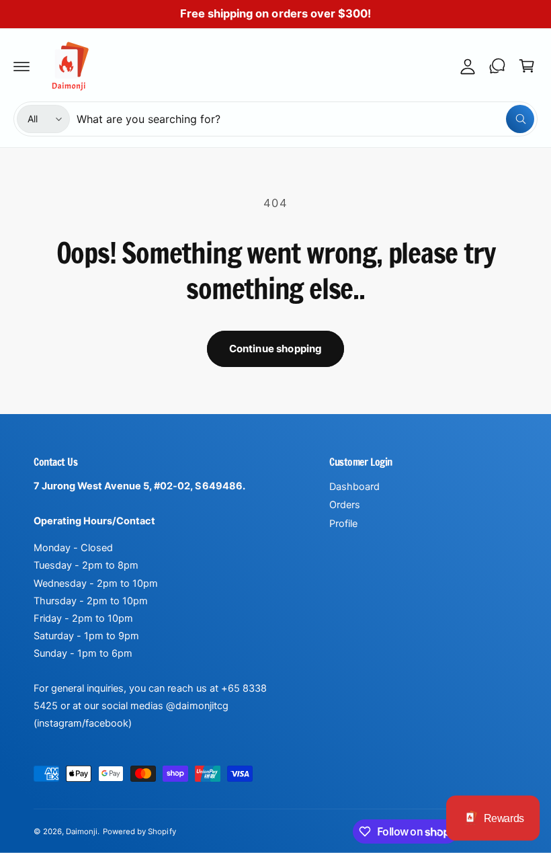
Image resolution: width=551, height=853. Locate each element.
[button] (21, 66)
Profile (343, 524)
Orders (344, 505)
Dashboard (354, 487)
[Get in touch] (497, 66)
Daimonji (81, 831)
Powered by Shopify (139, 831)
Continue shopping (276, 348)
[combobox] (305, 118)
